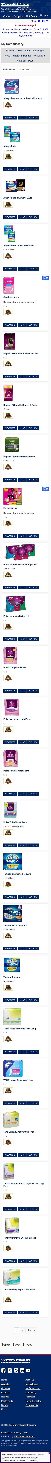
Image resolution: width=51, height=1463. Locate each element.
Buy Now (33, 117)
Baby (27, 50)
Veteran (22, 1460)
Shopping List (32, 1405)
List (22, 117)
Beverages (38, 50)
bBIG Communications (24, 1436)
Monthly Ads (7, 1400)
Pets (30, 60)
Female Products (25, 69)
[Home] (15, 5)
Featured (10, 50)
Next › (31, 1330)
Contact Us (6, 1432)
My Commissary (33, 1388)
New (20, 50)
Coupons (18, 16)
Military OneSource (28, 11)
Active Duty (33, 1460)
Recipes (5, 1396)
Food (7, 55)
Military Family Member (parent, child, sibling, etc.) (21, 1458)
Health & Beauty (22, 55)
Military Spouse (9, 1460)
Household (39, 55)
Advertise (5, 1383)
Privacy (17, 1432)
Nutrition (21, 60)
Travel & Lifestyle (33, 1400)
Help (26, 1432)
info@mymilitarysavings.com (22, 1424)
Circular (7, 16)
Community (31, 1392)
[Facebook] (3, 1370)
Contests (5, 1392)
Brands (4, 1405)
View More (10, 117)
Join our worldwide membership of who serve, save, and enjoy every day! (25, 30)
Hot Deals (31, 16)
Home (4, 1379)
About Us (30, 1379)
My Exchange (32, 1383)
